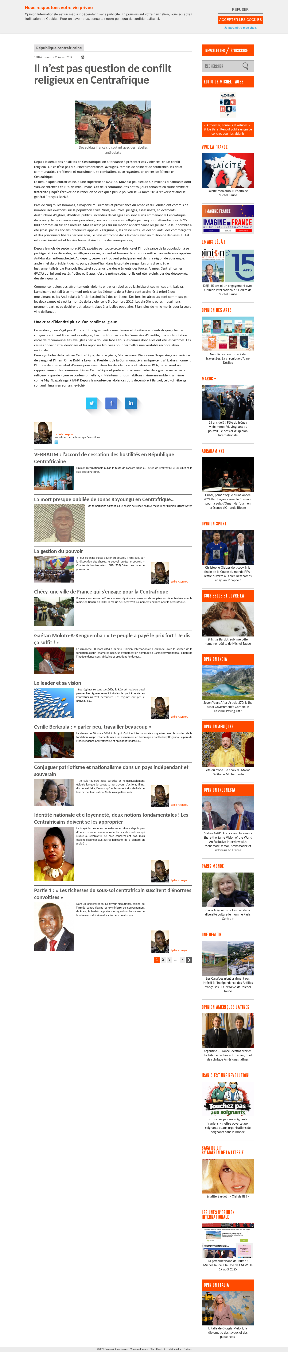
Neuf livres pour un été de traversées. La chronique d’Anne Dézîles (228, 359)
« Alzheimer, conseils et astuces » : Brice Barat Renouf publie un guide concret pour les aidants (228, 130)
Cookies (187, 1349)
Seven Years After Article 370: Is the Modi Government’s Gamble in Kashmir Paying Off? (227, 707)
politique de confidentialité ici (137, 19)
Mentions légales (139, 1349)
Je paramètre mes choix (240, 27)
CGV (152, 1349)
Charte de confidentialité (169, 1349)
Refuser (240, 9)
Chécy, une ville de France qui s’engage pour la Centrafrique (101, 592)
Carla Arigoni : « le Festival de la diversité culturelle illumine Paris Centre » (227, 915)
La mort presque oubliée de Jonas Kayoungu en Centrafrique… (104, 500)
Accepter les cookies (240, 19)
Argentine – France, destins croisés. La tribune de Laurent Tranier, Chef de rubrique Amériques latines (228, 1055)
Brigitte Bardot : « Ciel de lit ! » (227, 1196)
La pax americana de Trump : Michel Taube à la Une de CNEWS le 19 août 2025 (228, 1265)
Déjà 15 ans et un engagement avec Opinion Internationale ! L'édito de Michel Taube (227, 290)
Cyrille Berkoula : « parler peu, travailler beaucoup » (93, 727)
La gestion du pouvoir (58, 551)
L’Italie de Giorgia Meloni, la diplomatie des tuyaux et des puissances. (228, 1333)
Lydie (63, 434)
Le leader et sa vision (57, 683)
